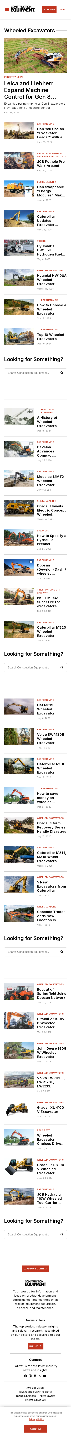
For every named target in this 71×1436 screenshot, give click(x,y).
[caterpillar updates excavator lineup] (19, 218)
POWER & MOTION (35, 1400)
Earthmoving (45, 124)
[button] (6, 9)
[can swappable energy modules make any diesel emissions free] (19, 188)
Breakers (43, 530)
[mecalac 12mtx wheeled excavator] (19, 478)
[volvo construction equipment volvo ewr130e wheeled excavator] (19, 736)
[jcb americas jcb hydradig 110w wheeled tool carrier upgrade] (19, 1196)
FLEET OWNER (47, 1396)
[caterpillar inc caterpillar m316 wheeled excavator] (19, 766)
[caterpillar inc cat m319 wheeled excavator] (19, 707)
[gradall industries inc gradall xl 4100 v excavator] (19, 1109)
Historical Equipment (48, 411)
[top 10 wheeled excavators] (19, 336)
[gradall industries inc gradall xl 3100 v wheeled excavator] (19, 1166)
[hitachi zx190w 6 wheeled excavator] (19, 1020)
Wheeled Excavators (50, 270)
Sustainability (46, 182)
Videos (41, 241)
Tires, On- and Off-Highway (49, 591)
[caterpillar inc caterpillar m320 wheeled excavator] (19, 629)
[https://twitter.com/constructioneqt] (39, 1376)
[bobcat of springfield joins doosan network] (19, 991)
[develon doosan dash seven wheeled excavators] (19, 567)
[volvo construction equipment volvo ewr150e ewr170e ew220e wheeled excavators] (19, 1079)
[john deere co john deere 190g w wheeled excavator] (19, 1050)
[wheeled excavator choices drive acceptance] (19, 1137)
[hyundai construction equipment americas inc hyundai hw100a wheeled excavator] (19, 277)
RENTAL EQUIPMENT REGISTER (35, 1392)
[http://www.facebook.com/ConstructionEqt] (25, 1376)
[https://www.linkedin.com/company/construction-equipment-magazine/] (35, 1376)
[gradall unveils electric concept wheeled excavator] (19, 508)
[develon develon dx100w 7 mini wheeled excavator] (19, 449)
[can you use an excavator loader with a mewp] (19, 130)
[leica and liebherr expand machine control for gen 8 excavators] (35, 55)
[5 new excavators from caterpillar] (19, 884)
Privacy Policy (36, 1419)
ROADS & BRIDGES (26, 1396)
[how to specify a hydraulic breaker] (19, 537)
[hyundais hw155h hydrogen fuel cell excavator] (19, 248)
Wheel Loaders (46, 906)
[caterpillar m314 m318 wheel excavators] (19, 854)
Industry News (13, 77)
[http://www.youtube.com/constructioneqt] (44, 1376)
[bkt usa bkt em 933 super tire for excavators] (19, 596)
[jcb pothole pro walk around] (19, 160)
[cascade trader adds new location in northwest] (19, 913)
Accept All (35, 1429)
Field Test (43, 1130)
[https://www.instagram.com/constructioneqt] (30, 1376)
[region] (35, 1421)
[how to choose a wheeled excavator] (19, 307)
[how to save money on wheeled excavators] (19, 795)
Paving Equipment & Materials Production (51, 155)
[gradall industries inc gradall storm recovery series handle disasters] (19, 825)
